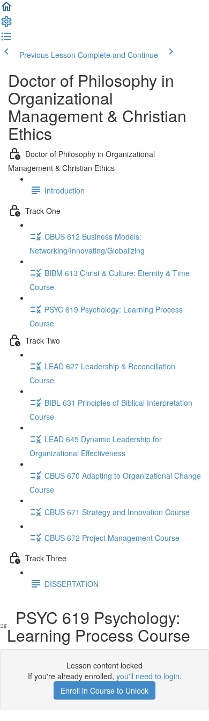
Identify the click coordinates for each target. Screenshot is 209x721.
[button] (6, 9)
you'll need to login (148, 676)
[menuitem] (6, 24)
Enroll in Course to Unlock (104, 690)
